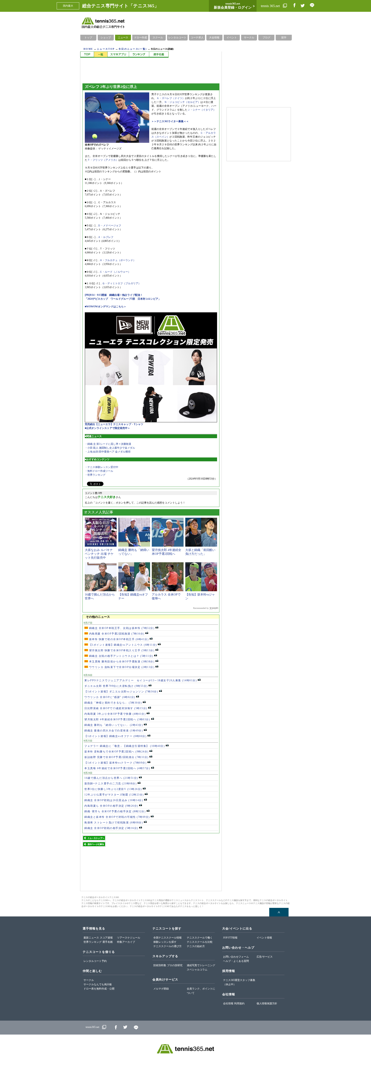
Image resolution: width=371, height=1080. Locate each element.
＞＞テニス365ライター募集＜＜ (170, 121)
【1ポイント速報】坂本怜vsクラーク (115, 762)
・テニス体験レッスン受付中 (101, 467)
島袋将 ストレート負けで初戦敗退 (113, 822)
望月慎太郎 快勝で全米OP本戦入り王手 (121, 650)
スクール (158, 37)
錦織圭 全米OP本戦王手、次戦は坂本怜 (121, 628)
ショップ (105, 37)
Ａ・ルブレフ (105, 237)
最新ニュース (91, 937)
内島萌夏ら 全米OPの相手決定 (111, 805)
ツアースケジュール (128, 937)
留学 (283, 37)
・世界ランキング (95, 474)
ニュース (123, 37)
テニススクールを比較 (200, 941)
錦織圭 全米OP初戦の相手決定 (111, 828)
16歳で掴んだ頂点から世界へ (111, 777)
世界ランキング (93, 941)
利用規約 (239, 1003)
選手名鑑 (107, 941)
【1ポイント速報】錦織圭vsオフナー (115, 736)
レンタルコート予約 (95, 961)
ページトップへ (279, 912)
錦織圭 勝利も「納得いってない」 (113, 725)
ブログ (266, 37)
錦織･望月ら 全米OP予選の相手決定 (115, 811)
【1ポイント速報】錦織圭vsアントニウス (122, 644)
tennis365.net (92, 1027)
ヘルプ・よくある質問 (236, 961)
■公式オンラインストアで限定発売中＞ (107, 428)
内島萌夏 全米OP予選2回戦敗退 (116, 633)
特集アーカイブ (126, 941)
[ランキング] (139, 54)
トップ (88, 37)
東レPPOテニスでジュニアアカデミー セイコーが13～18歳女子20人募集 (140, 680)
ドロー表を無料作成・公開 (99, 988)
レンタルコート (177, 37)
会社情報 (228, 1003)
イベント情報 (264, 937)
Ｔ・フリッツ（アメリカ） (102, 159)
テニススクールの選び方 (167, 946)
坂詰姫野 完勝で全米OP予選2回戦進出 (116, 757)
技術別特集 (159, 965)
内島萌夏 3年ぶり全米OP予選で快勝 (115, 713)
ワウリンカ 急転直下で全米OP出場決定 (121, 667)
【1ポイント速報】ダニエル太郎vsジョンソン (121, 691)
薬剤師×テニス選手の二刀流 (110, 783)
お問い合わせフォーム (236, 956)
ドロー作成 (140, 37)
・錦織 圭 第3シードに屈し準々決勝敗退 (108, 443)
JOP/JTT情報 (230, 937)
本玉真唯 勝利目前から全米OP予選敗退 (121, 661)
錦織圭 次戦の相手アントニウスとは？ (120, 655)
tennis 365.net (271, 6)
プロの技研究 (174, 965)
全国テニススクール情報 (167, 937)
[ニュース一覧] (100, 54)
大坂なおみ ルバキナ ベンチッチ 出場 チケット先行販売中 (99, 553)
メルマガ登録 (161, 988)
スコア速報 (106, 937)
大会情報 (214, 37)
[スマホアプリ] (118, 54)
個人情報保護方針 (267, 1003)
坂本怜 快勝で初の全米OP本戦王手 (118, 639)
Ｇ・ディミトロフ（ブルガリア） (121, 283)
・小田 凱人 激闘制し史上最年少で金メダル (110, 447)
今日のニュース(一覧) (133, 49)
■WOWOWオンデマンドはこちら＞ (105, 306)
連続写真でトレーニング (201, 965)
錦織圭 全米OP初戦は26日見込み (113, 800)
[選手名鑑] (159, 54)
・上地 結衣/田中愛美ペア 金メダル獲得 (108, 451)
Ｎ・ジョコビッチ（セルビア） (182, 102)
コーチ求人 (197, 37)
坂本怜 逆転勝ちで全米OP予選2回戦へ (116, 751)
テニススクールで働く (200, 937)
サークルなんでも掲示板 (98, 984)
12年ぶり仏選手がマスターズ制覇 (114, 794)
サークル (249, 37)
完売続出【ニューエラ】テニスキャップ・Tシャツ (114, 424)
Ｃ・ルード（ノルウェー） (115, 271)
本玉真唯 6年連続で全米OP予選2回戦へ (117, 768)
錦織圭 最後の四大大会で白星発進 (113, 730)
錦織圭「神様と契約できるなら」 (113, 702)
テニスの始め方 (196, 946)
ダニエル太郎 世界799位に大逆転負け (116, 685)
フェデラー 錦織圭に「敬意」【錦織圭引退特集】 (124, 746)
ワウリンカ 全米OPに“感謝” (109, 697)
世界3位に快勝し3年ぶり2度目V (113, 789)
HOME (88, 49)
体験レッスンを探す (164, 941)
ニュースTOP (106, 49)
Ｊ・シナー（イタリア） (201, 109)
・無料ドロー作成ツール (99, 470)
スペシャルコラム (197, 969)
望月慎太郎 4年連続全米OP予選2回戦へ (117, 719)
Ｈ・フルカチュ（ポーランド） (118, 260)
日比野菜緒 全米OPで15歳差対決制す (115, 708)
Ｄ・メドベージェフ (109, 225)
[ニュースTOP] (87, 54)
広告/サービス (265, 956)
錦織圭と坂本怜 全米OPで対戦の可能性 (117, 816)
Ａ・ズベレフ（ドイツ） (171, 98)
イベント (232, 37)
